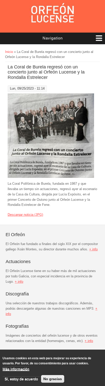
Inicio (9, 52)
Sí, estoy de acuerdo (21, 379)
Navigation (53, 38)
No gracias (52, 379)
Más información (16, 369)
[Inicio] (52, 14)
